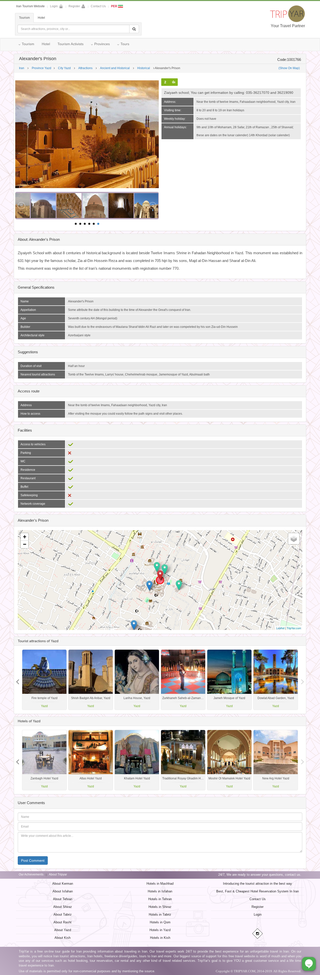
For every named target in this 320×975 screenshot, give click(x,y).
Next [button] (17, 679)
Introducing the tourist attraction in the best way (257, 883)
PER (114, 6)
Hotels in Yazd (160, 930)
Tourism (24, 17)
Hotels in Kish (160, 938)
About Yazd (62, 930)
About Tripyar (58, 874)
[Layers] (293, 538)
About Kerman (62, 883)
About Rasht (63, 922)
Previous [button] (302, 679)
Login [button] (54, 6)
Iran (21, 68)
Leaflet (280, 628)
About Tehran (62, 899)
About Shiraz (62, 907)
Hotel (41, 17)
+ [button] (24, 537)
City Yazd (64, 68)
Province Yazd (41, 68)
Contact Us (98, 6)
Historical (143, 68)
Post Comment (32, 860)
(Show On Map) (289, 68)
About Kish (62, 938)
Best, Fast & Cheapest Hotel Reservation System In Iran (257, 891)
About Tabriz (63, 914)
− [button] (24, 544)
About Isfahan (62, 891)
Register (74, 6)
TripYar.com (294, 628)
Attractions (85, 68)
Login (258, 914)
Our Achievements (31, 874)
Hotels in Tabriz (160, 914)
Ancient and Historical (115, 68)
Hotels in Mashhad (160, 883)
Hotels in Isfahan (160, 891)
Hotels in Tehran (160, 899)
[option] (275, 679)
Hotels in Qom (160, 922)
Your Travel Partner (288, 26)
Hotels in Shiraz (160, 907)
